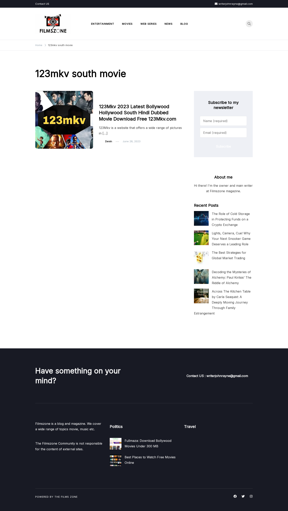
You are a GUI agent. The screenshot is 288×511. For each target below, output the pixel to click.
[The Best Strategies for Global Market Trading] (201, 257)
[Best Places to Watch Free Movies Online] (115, 460)
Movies (127, 23)
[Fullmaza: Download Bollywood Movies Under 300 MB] (115, 444)
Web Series (148, 23)
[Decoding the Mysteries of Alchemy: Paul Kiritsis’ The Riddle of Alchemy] (201, 276)
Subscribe (223, 146)
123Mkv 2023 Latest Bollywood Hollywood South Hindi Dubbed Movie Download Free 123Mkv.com (137, 112)
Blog (184, 23)
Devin (108, 141)
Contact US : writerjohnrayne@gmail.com (217, 376)
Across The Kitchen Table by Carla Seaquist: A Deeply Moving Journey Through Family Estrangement (222, 302)
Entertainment (102, 23)
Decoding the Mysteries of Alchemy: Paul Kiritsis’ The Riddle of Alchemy (231, 277)
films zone (69, 496)
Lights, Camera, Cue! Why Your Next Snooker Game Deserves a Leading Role (231, 238)
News (169, 23)
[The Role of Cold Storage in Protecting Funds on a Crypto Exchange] (201, 218)
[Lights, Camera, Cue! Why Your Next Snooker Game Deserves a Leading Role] (201, 237)
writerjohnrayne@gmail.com (235, 3)
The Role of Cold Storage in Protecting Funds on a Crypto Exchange (231, 219)
